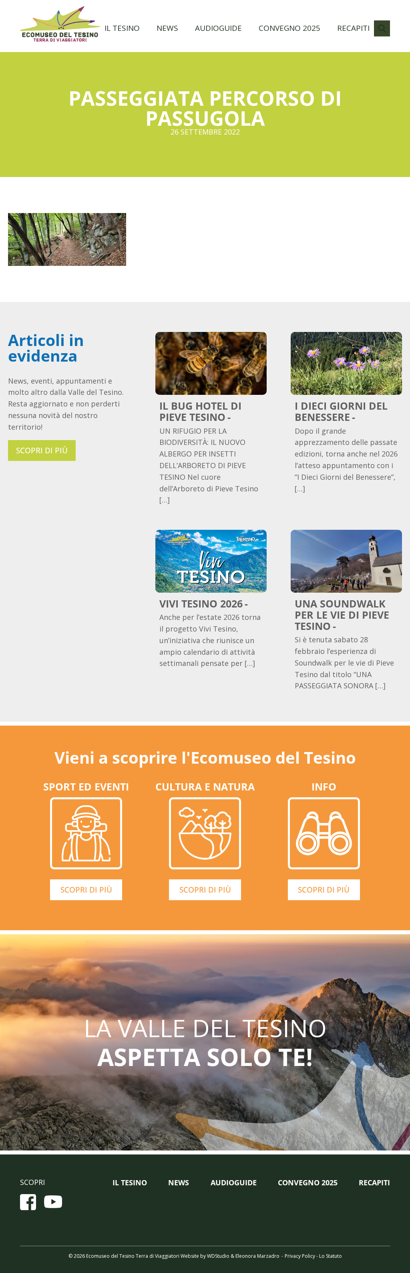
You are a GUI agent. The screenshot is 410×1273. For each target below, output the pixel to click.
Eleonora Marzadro (257, 1256)
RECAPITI (353, 28)
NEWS (167, 28)
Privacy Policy (300, 1256)
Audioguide (218, 28)
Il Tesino (122, 28)
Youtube (53, 1202)
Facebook (28, 1202)
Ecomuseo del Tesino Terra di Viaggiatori (60, 24)
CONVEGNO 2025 (289, 28)
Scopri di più (42, 450)
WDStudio (218, 1256)
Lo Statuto (330, 1256)
